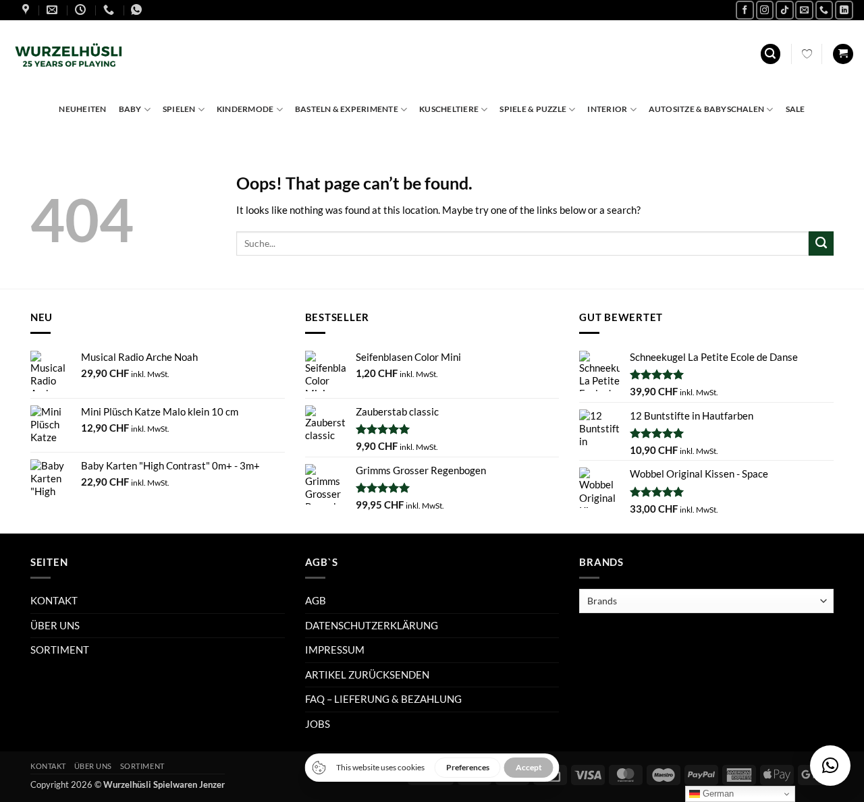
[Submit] (821, 243)
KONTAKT (54, 600)
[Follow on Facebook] (745, 10)
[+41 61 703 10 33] (110, 10)
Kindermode (245, 109)
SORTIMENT (59, 649)
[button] (770, 54)
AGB (315, 600)
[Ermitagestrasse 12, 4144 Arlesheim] (27, 10)
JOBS (317, 724)
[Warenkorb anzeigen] (843, 54)
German (717, 794)
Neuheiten (82, 109)
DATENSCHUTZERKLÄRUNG (371, 625)
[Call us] (824, 10)
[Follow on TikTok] (785, 10)
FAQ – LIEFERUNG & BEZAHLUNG (383, 699)
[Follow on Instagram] (765, 10)
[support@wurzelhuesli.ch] (54, 10)
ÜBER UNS (55, 625)
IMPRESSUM (334, 649)
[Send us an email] (804, 10)
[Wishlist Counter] (807, 54)
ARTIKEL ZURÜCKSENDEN (367, 674)
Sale (795, 109)
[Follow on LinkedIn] (844, 10)
